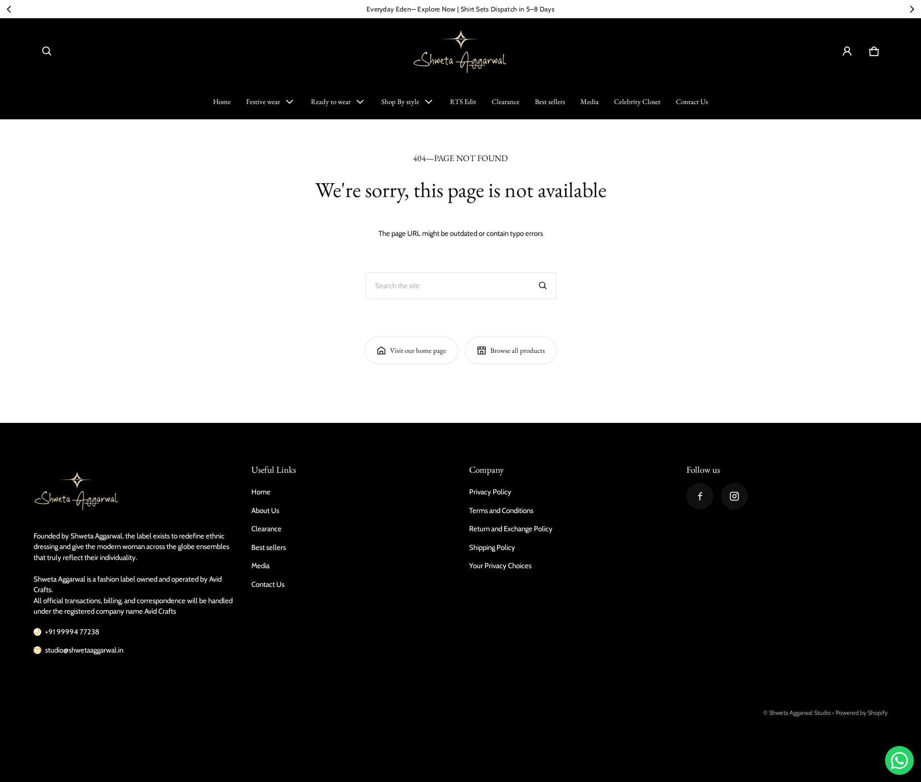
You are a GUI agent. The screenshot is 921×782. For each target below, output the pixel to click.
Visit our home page (418, 350)
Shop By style (400, 101)
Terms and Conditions (501, 510)
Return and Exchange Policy (511, 529)
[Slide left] (9, 9)
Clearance (506, 101)
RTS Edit (463, 101)
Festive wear (263, 101)
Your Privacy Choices (500, 565)
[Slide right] (912, 9)
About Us (265, 510)
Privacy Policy (490, 492)
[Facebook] (699, 496)
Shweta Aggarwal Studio (800, 712)
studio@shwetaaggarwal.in (84, 650)
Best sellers (550, 101)
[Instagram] (734, 496)
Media (589, 101)
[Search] (543, 285)
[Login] (847, 51)
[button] (47, 51)
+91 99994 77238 (72, 632)
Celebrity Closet (637, 101)
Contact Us (692, 101)
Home (222, 101)
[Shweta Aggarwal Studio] (460, 51)
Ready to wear (331, 101)
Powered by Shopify (861, 712)
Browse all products (517, 350)
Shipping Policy (492, 547)
